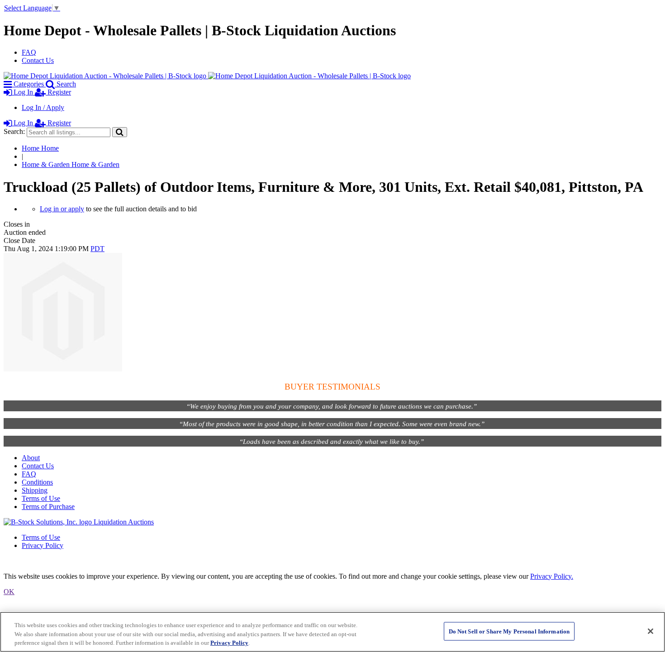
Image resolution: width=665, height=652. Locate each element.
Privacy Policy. (551, 576)
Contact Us (38, 60)
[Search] (119, 132)
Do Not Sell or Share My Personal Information (509, 631)
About (31, 458)
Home (40, 148)
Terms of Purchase (48, 506)
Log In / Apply (43, 107)
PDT (97, 248)
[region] (332, 632)
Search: (14, 131)
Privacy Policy (42, 545)
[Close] (650, 631)
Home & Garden (70, 164)
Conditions (37, 482)
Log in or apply (62, 209)
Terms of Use (41, 498)
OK (9, 591)
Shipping (35, 490)
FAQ (29, 52)
